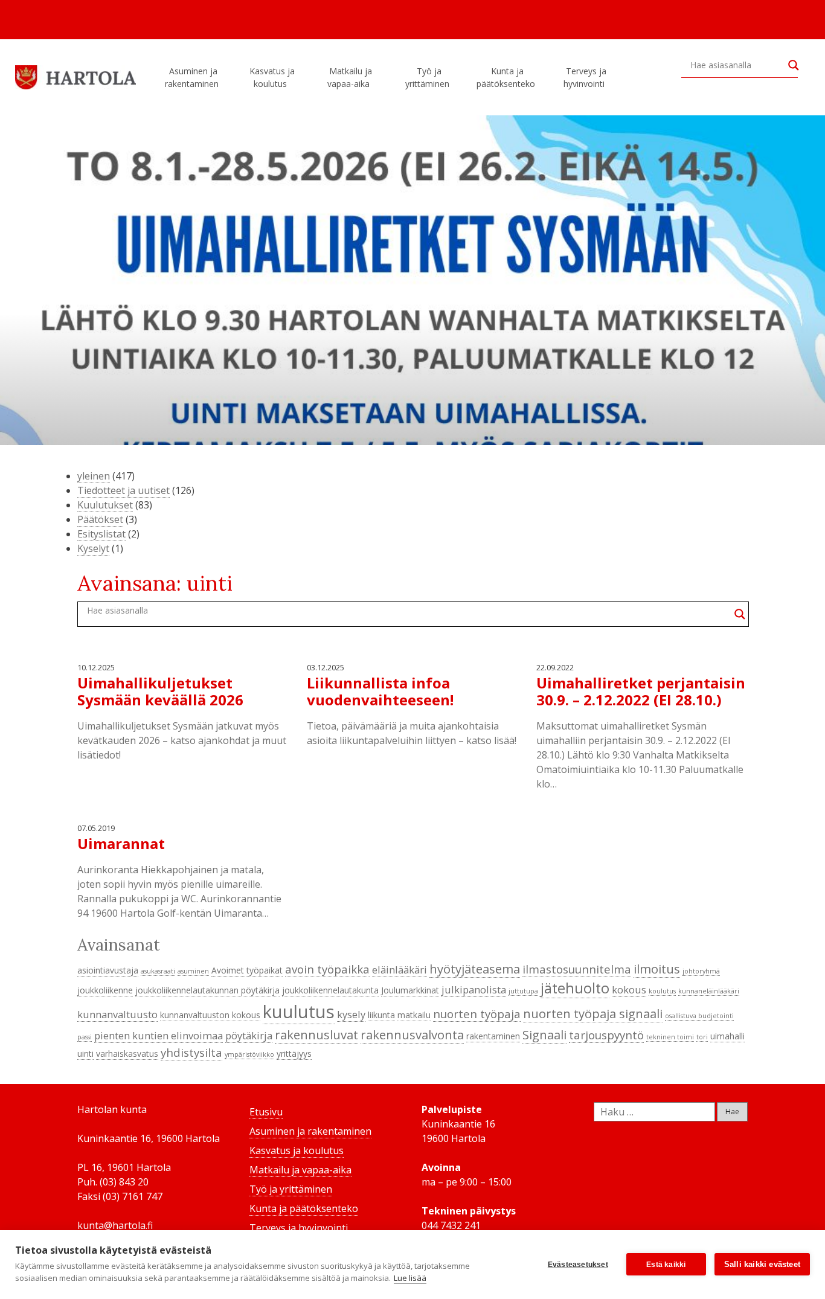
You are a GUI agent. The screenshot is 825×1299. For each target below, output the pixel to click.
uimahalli (727, 1036)
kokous (629, 989)
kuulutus (299, 1011)
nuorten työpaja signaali (593, 1013)
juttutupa (523, 991)
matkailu (414, 1015)
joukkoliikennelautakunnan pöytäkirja (207, 990)
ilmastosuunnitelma (576, 969)
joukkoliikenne (105, 990)
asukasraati (158, 971)
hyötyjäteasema (474, 968)
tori (702, 1037)
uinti (85, 1053)
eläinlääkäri (399, 970)
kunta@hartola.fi (115, 1225)
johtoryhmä (701, 971)
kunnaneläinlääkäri (708, 991)
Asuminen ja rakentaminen (192, 77)
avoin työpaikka (327, 969)
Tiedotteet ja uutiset (123, 490)
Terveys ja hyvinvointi (584, 77)
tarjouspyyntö (606, 1034)
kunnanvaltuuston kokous (210, 1015)
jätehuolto (575, 988)
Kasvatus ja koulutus (272, 77)
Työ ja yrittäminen (427, 77)
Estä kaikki (665, 1264)
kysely (351, 1014)
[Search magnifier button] (793, 65)
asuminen (193, 971)
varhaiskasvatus (127, 1053)
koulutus (662, 991)
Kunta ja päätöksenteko (506, 77)
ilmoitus (657, 968)
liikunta (381, 1015)
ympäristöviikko (249, 1054)
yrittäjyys (294, 1053)
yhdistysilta (191, 1052)
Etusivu (266, 1111)
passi (84, 1037)
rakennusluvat (316, 1034)
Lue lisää (410, 1277)
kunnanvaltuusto (117, 1014)
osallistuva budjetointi (699, 1016)
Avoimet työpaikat (247, 970)
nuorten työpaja (477, 1013)
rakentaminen (493, 1036)
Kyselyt (93, 548)
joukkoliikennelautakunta (330, 990)
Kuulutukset (105, 505)
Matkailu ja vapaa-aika (349, 77)
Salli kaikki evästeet (762, 1264)
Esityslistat (101, 533)
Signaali (544, 1034)
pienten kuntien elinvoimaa (158, 1035)
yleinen (93, 476)
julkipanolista (473, 989)
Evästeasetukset (578, 1264)
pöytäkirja (248, 1035)
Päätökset (100, 519)
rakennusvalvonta (412, 1034)
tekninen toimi (670, 1037)
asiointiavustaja (107, 970)
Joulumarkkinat (410, 990)
